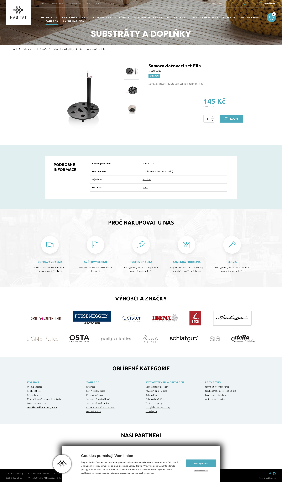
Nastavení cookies (201, 471)
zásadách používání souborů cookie (136, 473)
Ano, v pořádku (201, 463)
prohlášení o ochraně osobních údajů (98, 473)
